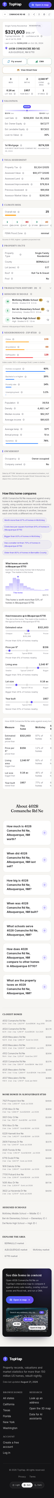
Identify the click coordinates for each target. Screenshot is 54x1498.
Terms (32, 1476)
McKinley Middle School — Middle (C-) (21, 1213)
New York (9, 1422)
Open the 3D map (40, 1408)
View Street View (29, 70)
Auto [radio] (29, 1485)
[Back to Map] (5, 14)
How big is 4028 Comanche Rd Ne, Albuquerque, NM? (19, 885)
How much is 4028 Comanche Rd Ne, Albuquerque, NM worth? (19, 833)
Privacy (22, 1476)
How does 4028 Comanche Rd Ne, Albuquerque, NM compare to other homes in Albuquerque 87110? (23, 957)
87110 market (11, 1256)
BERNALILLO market (14, 1243)
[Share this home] (34, 14)
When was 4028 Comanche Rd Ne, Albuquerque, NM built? (22, 907)
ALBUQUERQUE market (16, 1249)
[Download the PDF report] (39, 14)
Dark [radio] (40, 1485)
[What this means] (22, 36)
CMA (41, 61)
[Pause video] (10, 1327)
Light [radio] (17, 1485)
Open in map (42, 5)
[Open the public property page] (44, 14)
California (8, 1404)
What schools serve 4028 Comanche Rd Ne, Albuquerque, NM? (22, 930)
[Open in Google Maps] (49, 14)
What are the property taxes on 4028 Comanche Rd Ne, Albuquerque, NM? (21, 987)
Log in (6, 1452)
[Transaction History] (27, 288)
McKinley (40, 727)
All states (8, 1398)
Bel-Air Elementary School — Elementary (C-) (24, 1218)
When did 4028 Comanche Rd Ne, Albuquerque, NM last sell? (21, 860)
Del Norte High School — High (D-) (19, 1223)
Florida (7, 1416)
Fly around (16, 61)
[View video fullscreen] (17, 1327)
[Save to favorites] (28, 14)
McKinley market (41, 1249)
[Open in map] (27, 1320)
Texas (6, 1410)
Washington (10, 1428)
